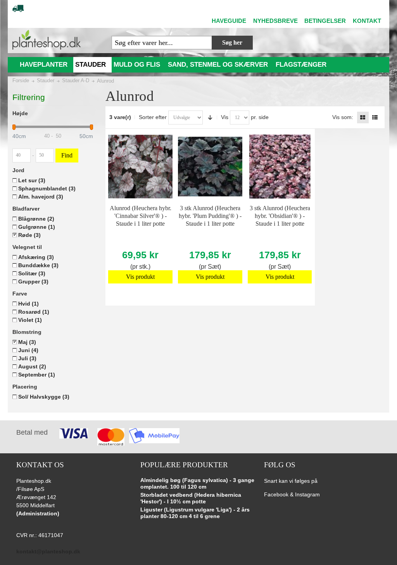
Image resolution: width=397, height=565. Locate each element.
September (36, 374)
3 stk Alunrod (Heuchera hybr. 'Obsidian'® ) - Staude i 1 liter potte (280, 215)
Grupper (33, 281)
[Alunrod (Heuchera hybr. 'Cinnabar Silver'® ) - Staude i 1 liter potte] (140, 167)
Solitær (31, 273)
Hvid (28, 304)
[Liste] (375, 117)
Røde (29, 235)
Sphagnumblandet (47, 188)
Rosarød (33, 312)
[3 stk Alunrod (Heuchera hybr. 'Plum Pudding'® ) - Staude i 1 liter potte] (210, 167)
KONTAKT (367, 20)
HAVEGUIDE (229, 20)
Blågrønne (36, 219)
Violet (30, 320)
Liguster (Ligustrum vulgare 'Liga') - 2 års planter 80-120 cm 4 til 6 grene (195, 513)
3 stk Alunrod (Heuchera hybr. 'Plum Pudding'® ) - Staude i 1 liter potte (210, 215)
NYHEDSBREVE (275, 20)
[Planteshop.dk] (46, 40)
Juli (27, 358)
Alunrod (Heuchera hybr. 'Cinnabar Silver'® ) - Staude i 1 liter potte (140, 215)
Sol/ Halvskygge (43, 397)
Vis (224, 117)
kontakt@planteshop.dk (48, 551)
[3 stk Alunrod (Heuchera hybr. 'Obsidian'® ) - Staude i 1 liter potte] (280, 167)
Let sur (31, 180)
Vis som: (342, 117)
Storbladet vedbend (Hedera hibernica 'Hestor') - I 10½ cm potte (190, 498)
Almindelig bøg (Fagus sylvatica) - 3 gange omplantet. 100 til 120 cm (197, 483)
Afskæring (36, 257)
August (32, 366)
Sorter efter (153, 117)
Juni (28, 350)
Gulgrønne (36, 227)
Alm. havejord (40, 197)
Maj (27, 342)
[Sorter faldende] (210, 117)
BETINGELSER (325, 20)
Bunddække (38, 265)
